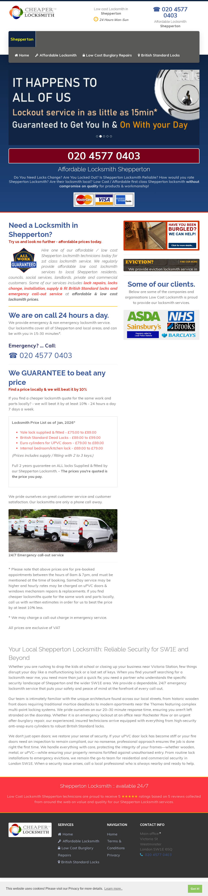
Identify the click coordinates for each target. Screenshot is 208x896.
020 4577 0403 (104, 155)
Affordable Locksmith (58, 55)
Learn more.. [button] (113, 888)
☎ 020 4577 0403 (170, 12)
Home (24, 55)
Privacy (113, 855)
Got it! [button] (195, 888)
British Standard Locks (160, 55)
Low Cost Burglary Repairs (109, 55)
